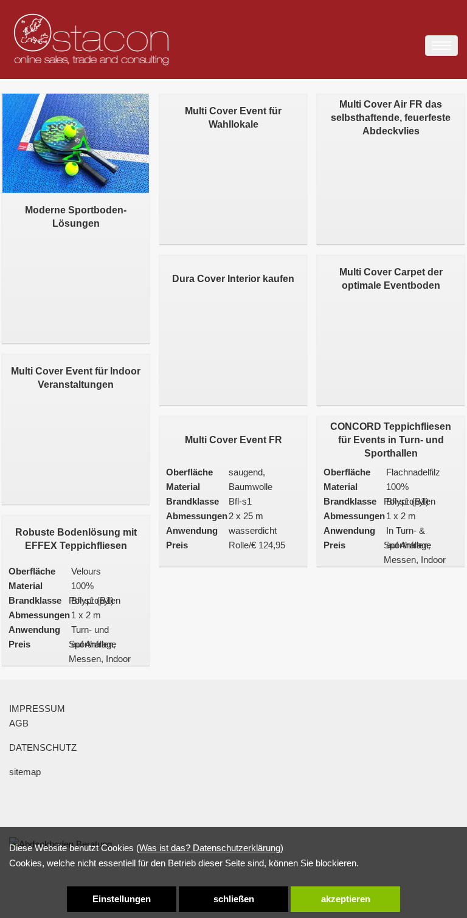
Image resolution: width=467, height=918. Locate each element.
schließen (233, 899)
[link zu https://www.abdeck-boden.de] (91, 39)
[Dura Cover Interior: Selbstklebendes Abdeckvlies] (233, 254)
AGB (19, 723)
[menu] (441, 45)
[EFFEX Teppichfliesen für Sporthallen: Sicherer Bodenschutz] (76, 515)
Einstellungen (121, 899)
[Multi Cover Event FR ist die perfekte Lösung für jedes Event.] (233, 415)
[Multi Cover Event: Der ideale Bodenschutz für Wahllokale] (233, 93)
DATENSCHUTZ (43, 747)
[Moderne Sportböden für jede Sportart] (76, 143)
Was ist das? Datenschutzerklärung (209, 848)
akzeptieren (345, 899)
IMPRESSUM (37, 708)
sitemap (25, 772)
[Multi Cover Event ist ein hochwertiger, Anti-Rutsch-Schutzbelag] (76, 353)
